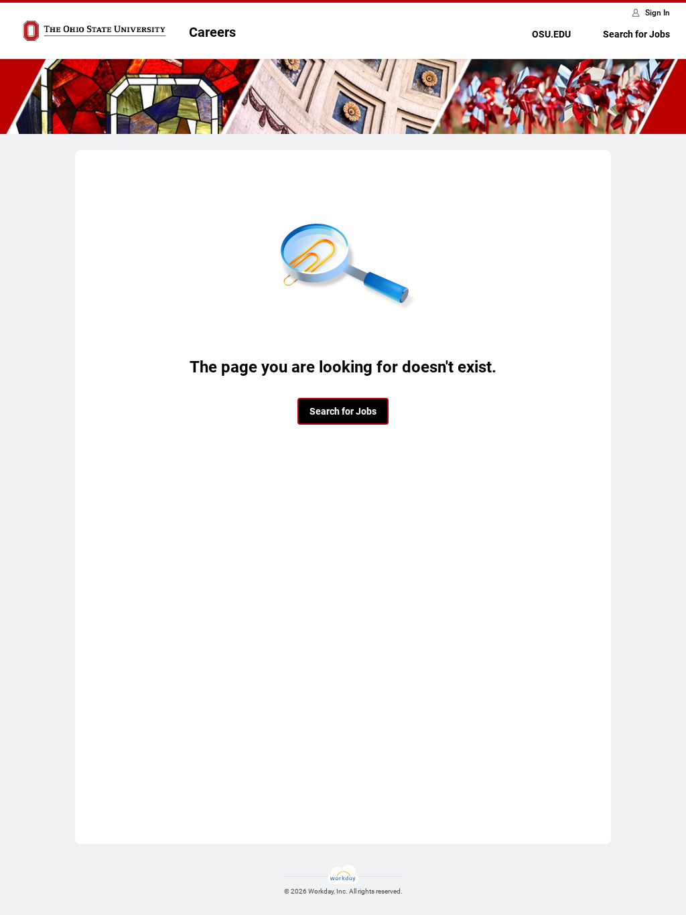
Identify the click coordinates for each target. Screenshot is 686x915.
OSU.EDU (551, 34)
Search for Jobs (636, 34)
